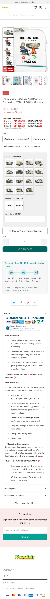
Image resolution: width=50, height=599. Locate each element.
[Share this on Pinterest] (28, 303)
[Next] (45, 50)
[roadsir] (5, 7)
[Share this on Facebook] (21, 303)
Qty (4, 236)
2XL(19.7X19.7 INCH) (32, 146)
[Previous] (4, 50)
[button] (25, 156)
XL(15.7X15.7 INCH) (12, 146)
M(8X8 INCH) (23, 139)
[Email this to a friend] (35, 303)
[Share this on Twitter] (14, 303)
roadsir (13, 588)
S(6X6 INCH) (9, 139)
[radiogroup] (25, 177)
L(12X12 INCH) (39, 139)
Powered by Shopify (25, 588)
